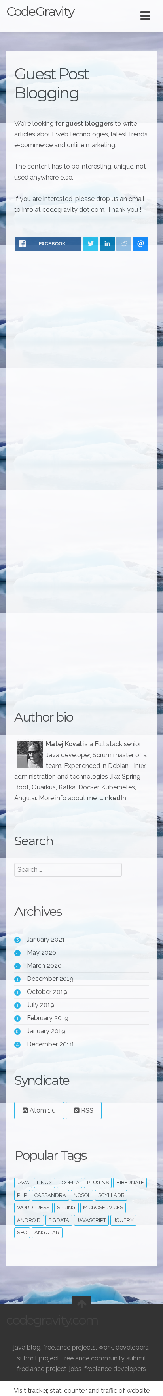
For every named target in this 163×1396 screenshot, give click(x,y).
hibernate (130, 1182)
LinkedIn (112, 798)
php (22, 1195)
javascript (91, 1220)
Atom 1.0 (42, 1110)
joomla (69, 1182)
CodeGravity (40, 11)
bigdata (58, 1220)
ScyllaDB (111, 1195)
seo (22, 1232)
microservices (103, 1207)
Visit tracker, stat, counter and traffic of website (82, 1390)
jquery (124, 1220)
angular (46, 1232)
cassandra (50, 1195)
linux (44, 1182)
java (23, 1182)
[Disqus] (81, 361)
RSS (86, 1110)
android (29, 1220)
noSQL (82, 1195)
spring (66, 1207)
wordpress (33, 1207)
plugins (98, 1182)
